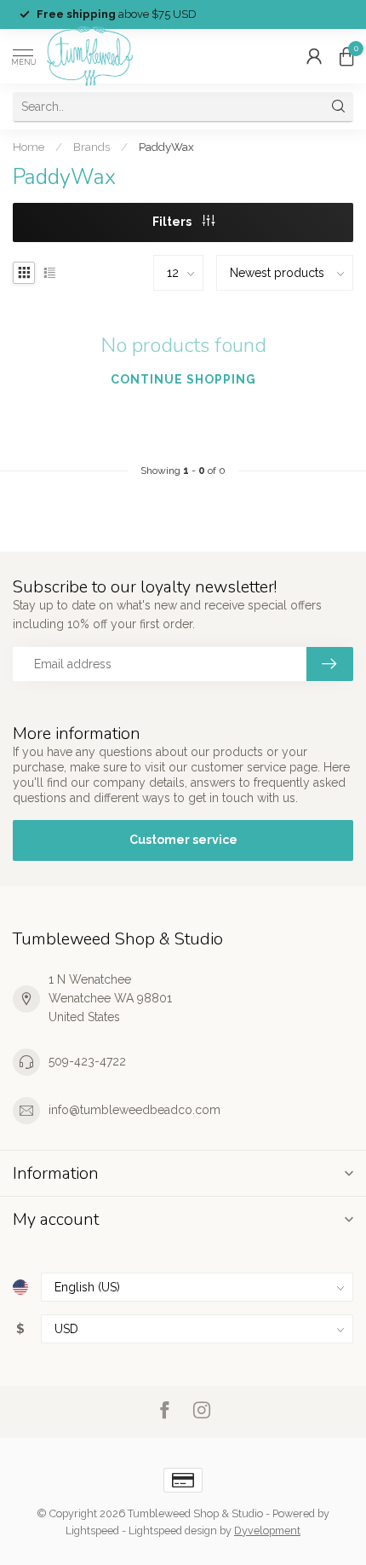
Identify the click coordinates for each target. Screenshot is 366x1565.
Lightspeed (92, 1530)
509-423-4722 (87, 1061)
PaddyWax (166, 146)
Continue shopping (183, 379)
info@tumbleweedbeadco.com (134, 1110)
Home (28, 146)
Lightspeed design (173, 1530)
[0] (346, 56)
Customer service (183, 839)
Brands (91, 146)
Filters (173, 221)
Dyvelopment (267, 1530)
